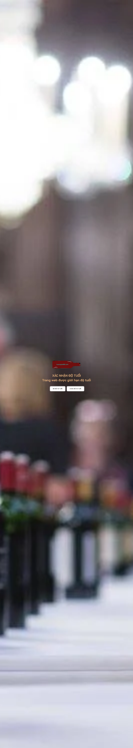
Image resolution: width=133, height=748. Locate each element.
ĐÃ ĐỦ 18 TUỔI (57, 389)
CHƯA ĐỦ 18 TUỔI (75, 389)
